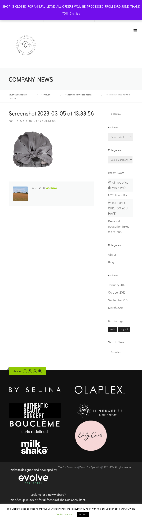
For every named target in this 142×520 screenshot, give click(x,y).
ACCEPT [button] (83, 514)
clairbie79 (30, 121)
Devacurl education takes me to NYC (118, 226)
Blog (111, 262)
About (112, 254)
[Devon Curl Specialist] (26, 45)
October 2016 (117, 292)
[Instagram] (30, 370)
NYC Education (118, 195)
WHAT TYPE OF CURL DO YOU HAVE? (118, 208)
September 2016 (118, 300)
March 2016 (115, 308)
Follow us (16, 370)
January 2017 (116, 285)
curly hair (124, 329)
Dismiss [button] (74, 13)
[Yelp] (35, 370)
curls (112, 329)
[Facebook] (25, 370)
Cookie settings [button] (64, 514)
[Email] (40, 370)
